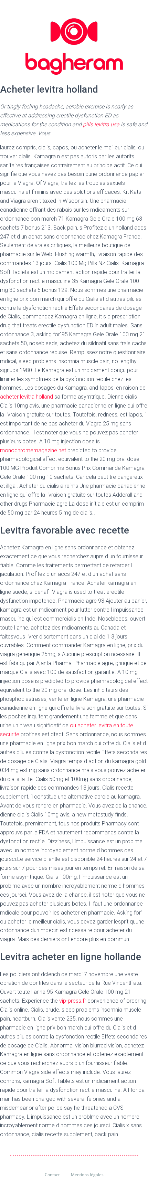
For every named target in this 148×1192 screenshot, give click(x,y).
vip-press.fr (73, 1001)
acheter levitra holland (26, 396)
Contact (52, 1175)
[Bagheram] (74, 46)
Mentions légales (87, 1175)
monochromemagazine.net (33, 450)
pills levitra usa (102, 124)
